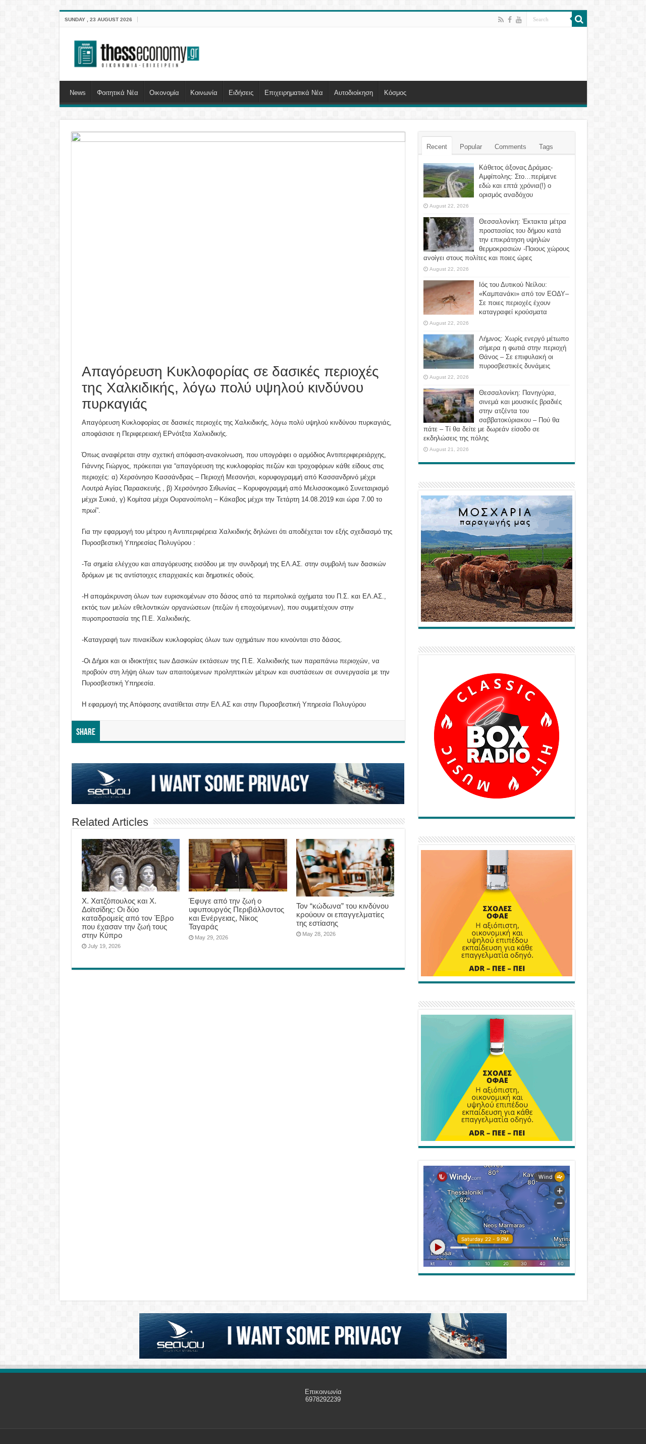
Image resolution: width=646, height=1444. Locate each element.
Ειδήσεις (241, 92)
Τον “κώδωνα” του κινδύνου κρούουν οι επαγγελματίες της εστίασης (342, 914)
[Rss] (501, 20)
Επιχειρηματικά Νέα (293, 92)
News (78, 92)
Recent (436, 147)
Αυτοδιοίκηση (353, 92)
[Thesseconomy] (137, 52)
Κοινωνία (204, 92)
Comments (510, 147)
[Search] (579, 19)
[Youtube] (519, 20)
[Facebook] (510, 20)
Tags (546, 147)
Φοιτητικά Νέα (117, 92)
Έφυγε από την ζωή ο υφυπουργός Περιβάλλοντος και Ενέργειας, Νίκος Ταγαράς (236, 914)
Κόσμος (395, 92)
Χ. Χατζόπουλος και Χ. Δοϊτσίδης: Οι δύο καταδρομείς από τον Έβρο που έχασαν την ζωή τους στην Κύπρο (128, 918)
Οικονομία (164, 92)
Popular (471, 147)
